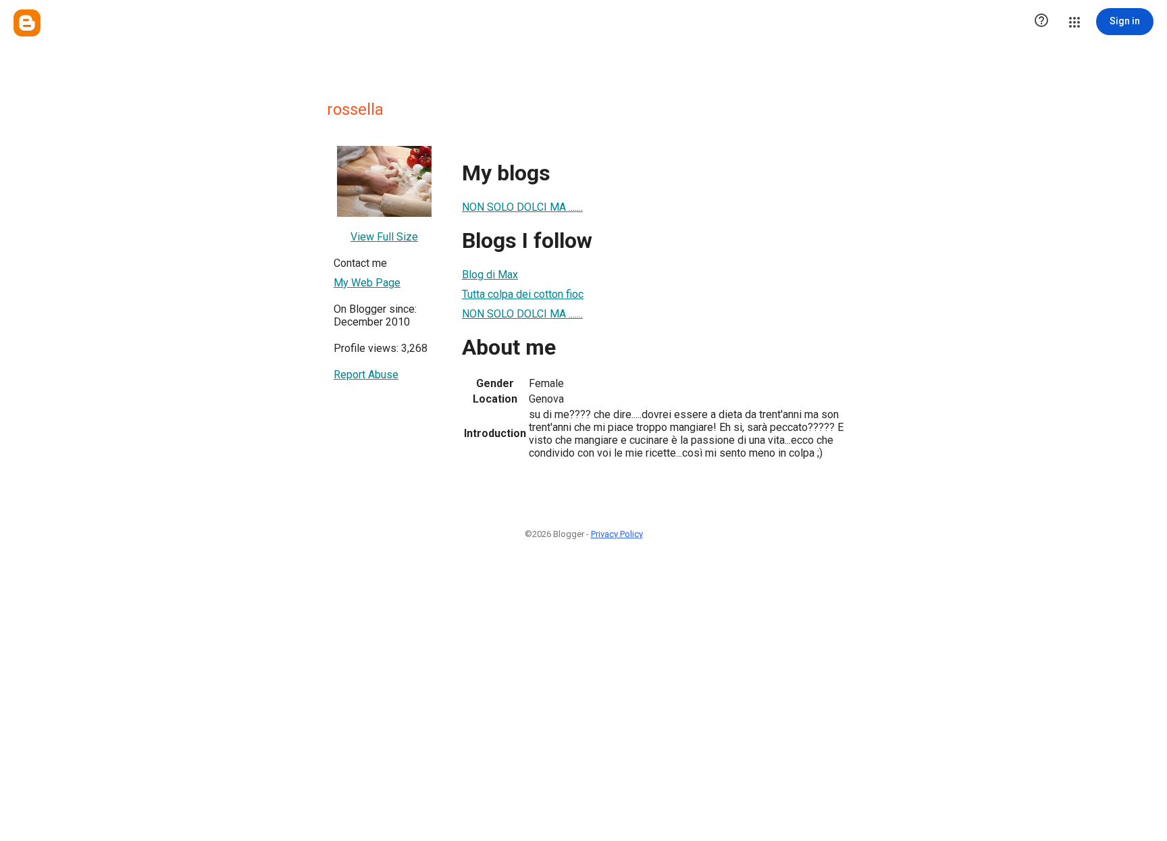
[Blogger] (27, 22)
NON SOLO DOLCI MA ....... (522, 207)
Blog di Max (490, 274)
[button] (1041, 21)
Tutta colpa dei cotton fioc (523, 294)
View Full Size (384, 236)
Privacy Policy (617, 534)
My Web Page (367, 282)
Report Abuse (366, 374)
